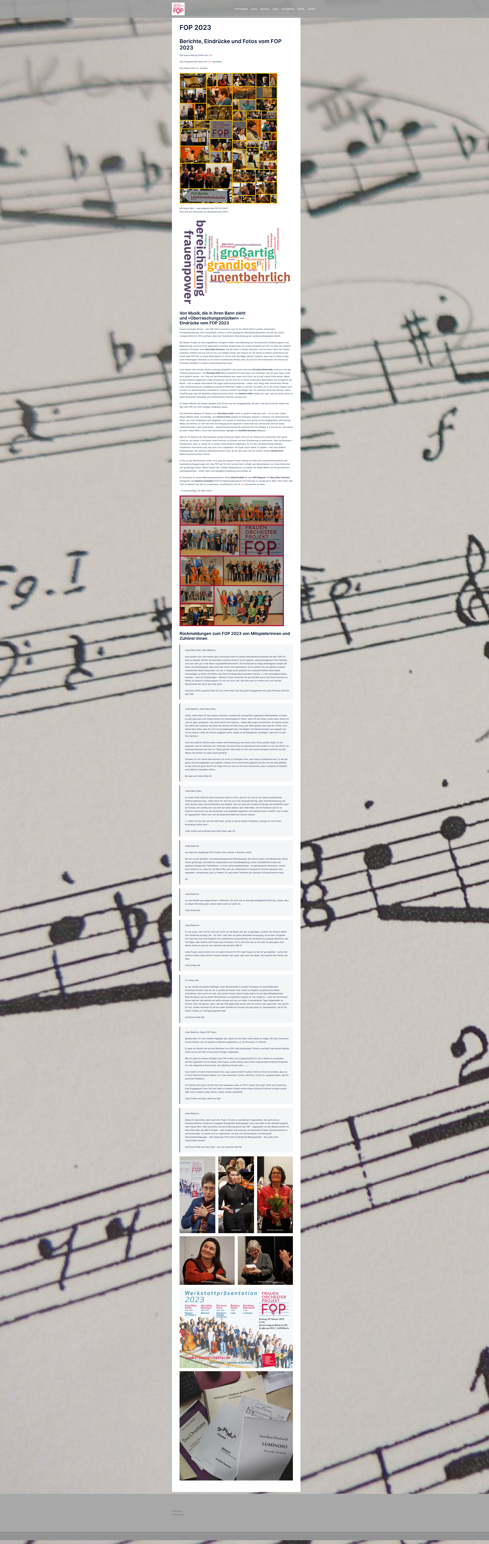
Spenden (311, 9)
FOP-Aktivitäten (241, 9)
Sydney (228, 1536)
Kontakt (301, 9)
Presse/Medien (288, 9)
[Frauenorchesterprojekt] (178, 8)
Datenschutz (178, 1514)
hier (210, 55)
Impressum (177, 1511)
